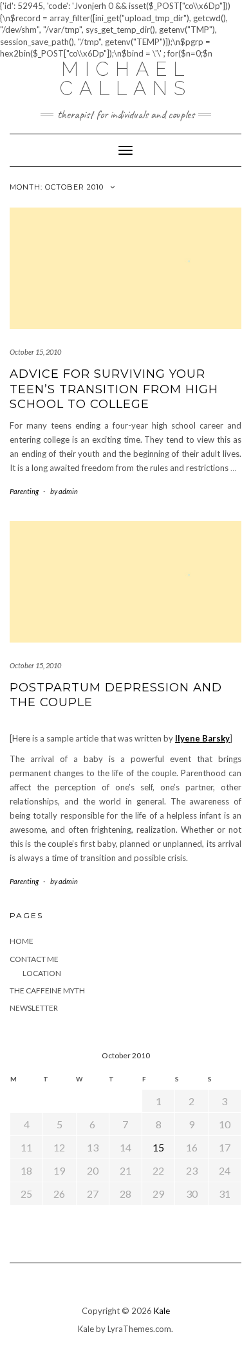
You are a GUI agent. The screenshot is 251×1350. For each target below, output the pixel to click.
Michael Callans (126, 79)
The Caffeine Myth (47, 990)
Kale (162, 1311)
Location (42, 973)
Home (21, 941)
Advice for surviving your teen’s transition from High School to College (114, 389)
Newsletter (34, 1008)
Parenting (24, 491)
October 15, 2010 (35, 352)
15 (158, 1147)
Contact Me (34, 959)
